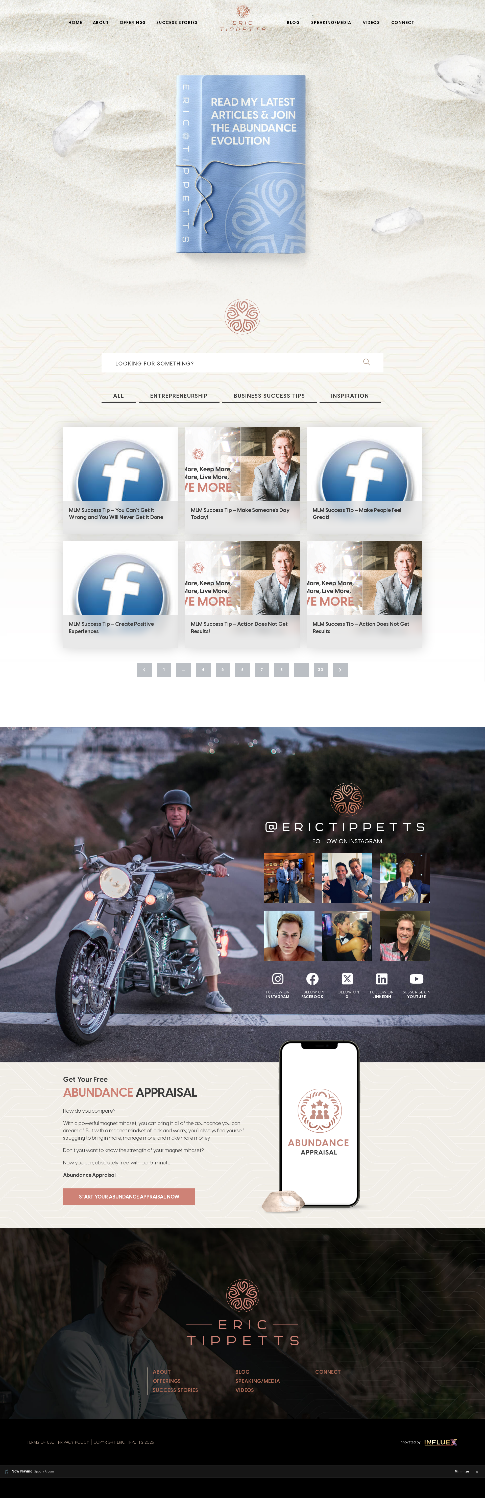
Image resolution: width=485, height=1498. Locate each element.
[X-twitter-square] (347, 978)
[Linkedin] (382, 978)
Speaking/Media (331, 22)
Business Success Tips (269, 396)
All (118, 396)
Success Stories (177, 22)
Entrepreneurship (179, 396)
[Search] (369, 362)
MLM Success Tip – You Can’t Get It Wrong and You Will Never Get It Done (116, 514)
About (101, 22)
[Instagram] (278, 978)
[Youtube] (416, 978)
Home (75, 22)
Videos (371, 22)
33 (321, 669)
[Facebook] (312, 978)
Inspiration (350, 396)
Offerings (133, 22)
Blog (293, 22)
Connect (403, 22)
